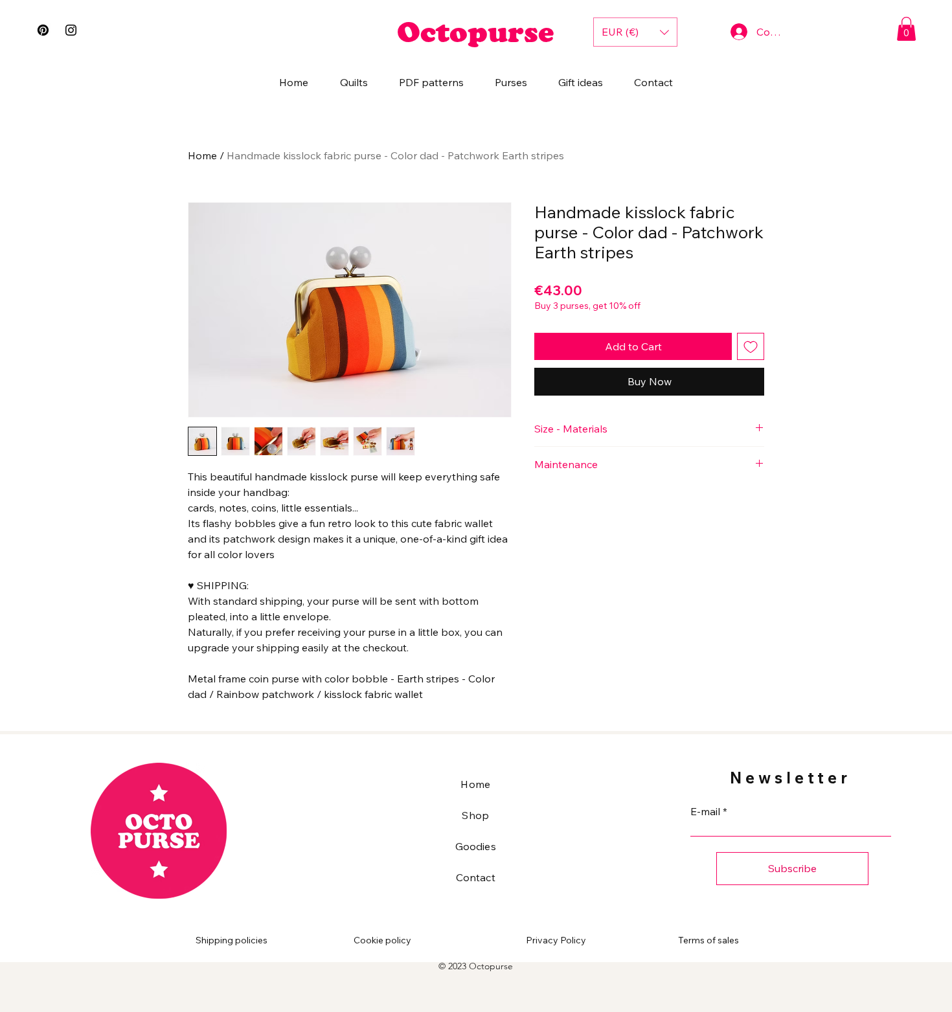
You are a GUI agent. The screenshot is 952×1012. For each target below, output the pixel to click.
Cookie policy (382, 940)
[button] (906, 29)
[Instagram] (70, 30)
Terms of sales (708, 940)
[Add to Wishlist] (750, 346)
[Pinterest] (43, 30)
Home (202, 155)
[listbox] (635, 32)
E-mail (705, 811)
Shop (475, 815)
